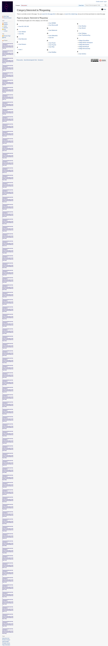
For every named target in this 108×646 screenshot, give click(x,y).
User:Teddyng (82, 33)
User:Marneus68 (53, 25)
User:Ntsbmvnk (53, 30)
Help (105, 9)
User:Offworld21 (53, 35)
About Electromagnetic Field (30, 60)
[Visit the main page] (7, 6)
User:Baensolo (23, 39)
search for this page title (48, 14)
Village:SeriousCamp (84, 48)
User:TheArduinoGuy (84, 35)
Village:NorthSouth (84, 46)
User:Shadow (82, 26)
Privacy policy (20, 60)
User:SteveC (82, 28)
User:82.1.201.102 (24, 26)
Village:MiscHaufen (84, 44)
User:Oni (51, 37)
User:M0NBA (52, 23)
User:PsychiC (52, 44)
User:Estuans (22, 44)
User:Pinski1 (52, 43)
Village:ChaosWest (84, 40)
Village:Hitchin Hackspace (86, 42)
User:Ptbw (51, 47)
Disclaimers (40, 60)
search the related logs (71, 14)
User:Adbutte (22, 31)
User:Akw (21, 33)
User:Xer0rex (82, 53)
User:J (20, 49)
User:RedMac (52, 52)
